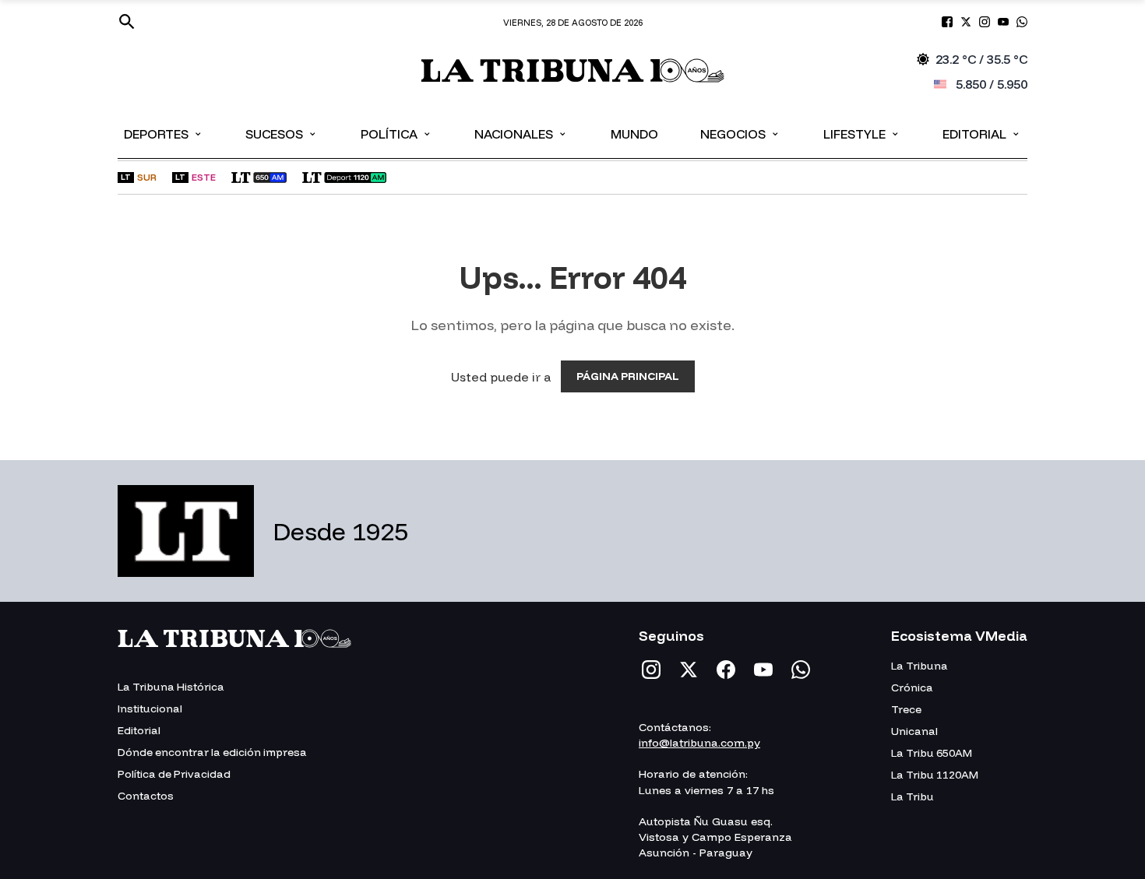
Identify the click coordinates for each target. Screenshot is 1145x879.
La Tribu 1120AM (934, 775)
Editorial (981, 133)
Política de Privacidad (174, 774)
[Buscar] (127, 21)
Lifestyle (861, 133)
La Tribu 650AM (931, 753)
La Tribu (912, 796)
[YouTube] (763, 669)
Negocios (740, 133)
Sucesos (281, 133)
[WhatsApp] (800, 669)
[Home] (572, 72)
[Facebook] (725, 669)
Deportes (163, 133)
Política (396, 133)
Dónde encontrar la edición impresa (212, 752)
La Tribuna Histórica (171, 687)
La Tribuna (919, 666)
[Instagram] (651, 669)
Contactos (146, 796)
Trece (906, 709)
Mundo (634, 134)
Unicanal (914, 731)
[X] (688, 669)
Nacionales (521, 133)
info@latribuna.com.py (699, 743)
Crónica (912, 687)
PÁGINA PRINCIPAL (627, 376)
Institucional (150, 708)
